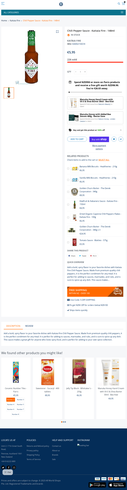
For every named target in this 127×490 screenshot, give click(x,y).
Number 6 (10, 409)
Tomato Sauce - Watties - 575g (94, 240)
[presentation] (6, 390)
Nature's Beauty (104, 104)
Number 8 (15, 414)
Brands (55, 455)
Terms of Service (34, 459)
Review (29, 325)
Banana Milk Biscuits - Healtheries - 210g (98, 166)
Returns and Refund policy (38, 446)
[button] (61, 422)
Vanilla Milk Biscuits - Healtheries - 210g (98, 177)
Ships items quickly (78, 310)
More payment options (99, 147)
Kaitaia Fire (15, 20)
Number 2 (10, 400)
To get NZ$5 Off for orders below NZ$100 (89, 305)
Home (4, 20)
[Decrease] (75, 72)
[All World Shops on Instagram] (14, 467)
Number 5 (20, 404)
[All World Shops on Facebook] (8, 467)
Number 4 (10, 404)
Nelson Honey (103, 119)
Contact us (56, 446)
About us (56, 450)
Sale (54, 459)
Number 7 (20, 409)
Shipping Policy (33, 455)
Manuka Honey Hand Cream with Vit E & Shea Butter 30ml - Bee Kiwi (111, 391)
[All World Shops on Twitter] (3, 467)
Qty (69, 71)
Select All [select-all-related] (103, 160)
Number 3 (20, 400)
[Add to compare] (120, 139)
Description (13, 325)
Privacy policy (32, 450)
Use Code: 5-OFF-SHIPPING (82, 300)
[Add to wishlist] (113, 139)
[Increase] (85, 72)
